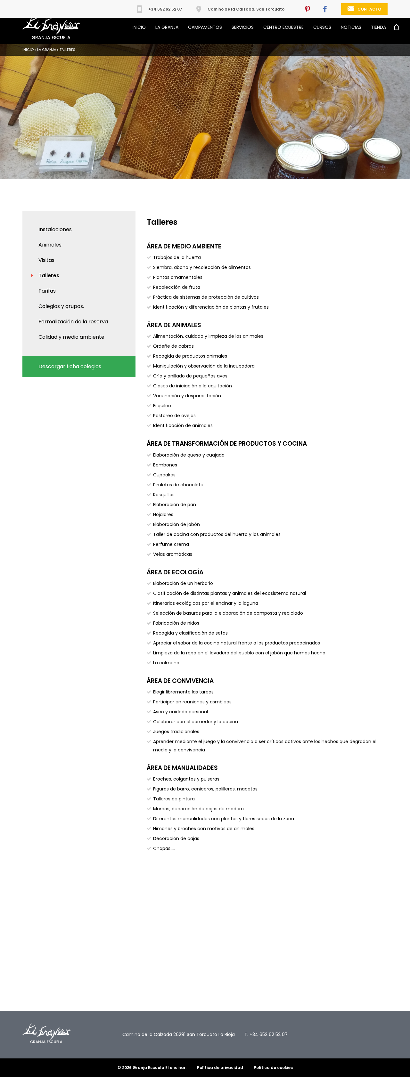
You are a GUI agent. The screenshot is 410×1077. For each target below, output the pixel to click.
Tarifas (47, 291)
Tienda (378, 27)
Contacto (369, 9)
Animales (50, 244)
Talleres (48, 275)
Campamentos (205, 27)
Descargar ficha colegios (69, 366)
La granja (166, 27)
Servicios (243, 27)
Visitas (46, 260)
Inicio (139, 27)
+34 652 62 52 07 (165, 9)
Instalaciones (55, 229)
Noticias (351, 27)
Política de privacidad (220, 1067)
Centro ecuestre (283, 27)
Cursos (322, 27)
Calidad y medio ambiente (71, 337)
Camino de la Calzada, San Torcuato (246, 9)
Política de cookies (273, 1067)
